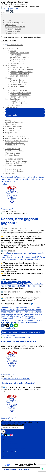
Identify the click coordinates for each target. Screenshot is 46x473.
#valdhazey (13, 316)
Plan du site (10, 440)
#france (11, 322)
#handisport (29, 316)
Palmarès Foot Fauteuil (19, 74)
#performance (18, 312)
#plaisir (39, 312)
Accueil (8, 20)
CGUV (7, 446)
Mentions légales (12, 444)
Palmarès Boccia (17, 86)
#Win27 (12, 310)
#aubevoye (28, 314)
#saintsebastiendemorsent (12, 314)
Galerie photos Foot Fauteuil (21, 70)
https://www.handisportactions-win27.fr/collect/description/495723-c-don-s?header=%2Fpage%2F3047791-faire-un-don (22, 284)
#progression (30, 312)
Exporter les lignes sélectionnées (14, 2)
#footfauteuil (6, 312)
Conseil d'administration (15, 27)
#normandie (38, 314)
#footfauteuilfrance (33, 310)
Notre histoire (10, 25)
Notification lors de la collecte (16, 469)
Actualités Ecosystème (14, 23)
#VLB (16, 320)
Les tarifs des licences (19, 103)
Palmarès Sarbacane (18, 97)
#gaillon (4, 316)
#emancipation (32, 322)
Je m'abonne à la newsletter (12, 424)
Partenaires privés (12, 31)
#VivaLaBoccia (7, 320)
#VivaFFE (5, 310)
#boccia (22, 320)
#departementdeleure (10, 318)
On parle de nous (12, 33)
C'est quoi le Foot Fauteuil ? (21, 72)
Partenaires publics (13, 29)
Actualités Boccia (17, 80)
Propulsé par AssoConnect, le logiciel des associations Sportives (22, 457)
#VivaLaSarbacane (34, 320)
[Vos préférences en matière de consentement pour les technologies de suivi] (42, 469)
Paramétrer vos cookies (15, 448)
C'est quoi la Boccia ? (18, 84)
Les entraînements (17, 101)
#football (20, 310)
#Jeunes (4, 322)
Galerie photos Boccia (19, 82)
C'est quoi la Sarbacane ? (20, 95)
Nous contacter (16, 105)
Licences (9, 442)
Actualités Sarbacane (18, 91)
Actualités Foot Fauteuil (19, 67)
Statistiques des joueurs (19, 76)
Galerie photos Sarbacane (20, 93)
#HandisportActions (28, 318)
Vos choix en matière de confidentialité (25, 465)
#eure (21, 316)
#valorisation (20, 322)
